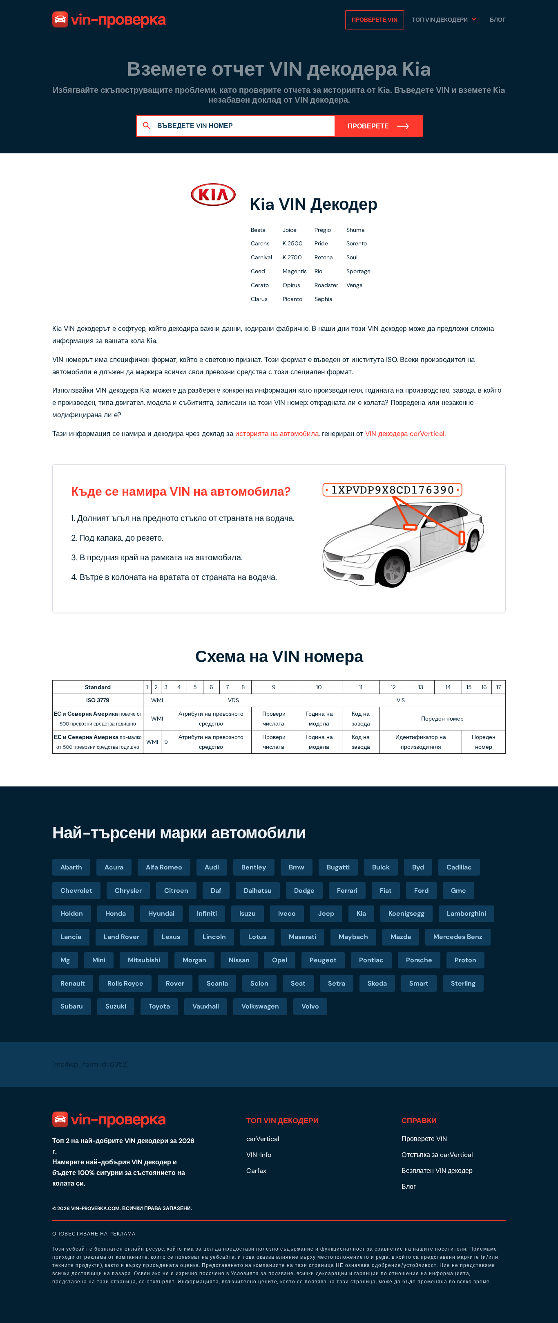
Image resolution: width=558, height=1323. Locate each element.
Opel (279, 960)
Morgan (194, 960)
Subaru (71, 1006)
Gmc (458, 890)
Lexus (171, 936)
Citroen (176, 890)
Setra (336, 983)
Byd (418, 867)
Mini (98, 960)
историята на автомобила (277, 433)
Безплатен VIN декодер (437, 1170)
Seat (298, 983)
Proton (465, 960)
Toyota (159, 1006)
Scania (217, 983)
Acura (114, 867)
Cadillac (459, 867)
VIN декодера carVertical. (405, 433)
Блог (498, 19)
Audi (212, 867)
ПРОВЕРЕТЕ (369, 126)
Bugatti (338, 867)
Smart (419, 983)
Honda (115, 913)
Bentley (253, 867)
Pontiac (371, 960)
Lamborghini (466, 913)
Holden (71, 913)
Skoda (377, 983)
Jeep (326, 913)
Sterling (463, 983)
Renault (72, 983)
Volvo (310, 1006)
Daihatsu (258, 890)
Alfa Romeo (164, 867)
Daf (216, 890)
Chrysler (128, 890)
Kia (361, 913)
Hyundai (161, 913)
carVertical (262, 1138)
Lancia (70, 936)
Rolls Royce (125, 983)
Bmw (296, 867)
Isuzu (247, 913)
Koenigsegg (406, 913)
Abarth (71, 867)
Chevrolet (76, 890)
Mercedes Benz (457, 936)
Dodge (304, 890)
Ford (421, 890)
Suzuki (115, 1006)
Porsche (419, 960)
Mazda (401, 936)
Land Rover (121, 936)
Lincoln (214, 936)
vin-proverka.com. (96, 1208)
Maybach (353, 936)
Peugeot (323, 960)
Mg (65, 960)
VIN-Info (258, 1154)
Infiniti (207, 913)
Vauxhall (205, 1006)
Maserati (302, 936)
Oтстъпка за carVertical (437, 1154)
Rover (175, 983)
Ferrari (347, 890)
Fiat (386, 890)
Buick (381, 867)
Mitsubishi (144, 960)
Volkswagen (260, 1006)
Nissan (239, 960)
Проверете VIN (374, 19)
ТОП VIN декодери (440, 19)
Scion (259, 983)
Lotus (257, 936)
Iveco (287, 913)
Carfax (256, 1170)
